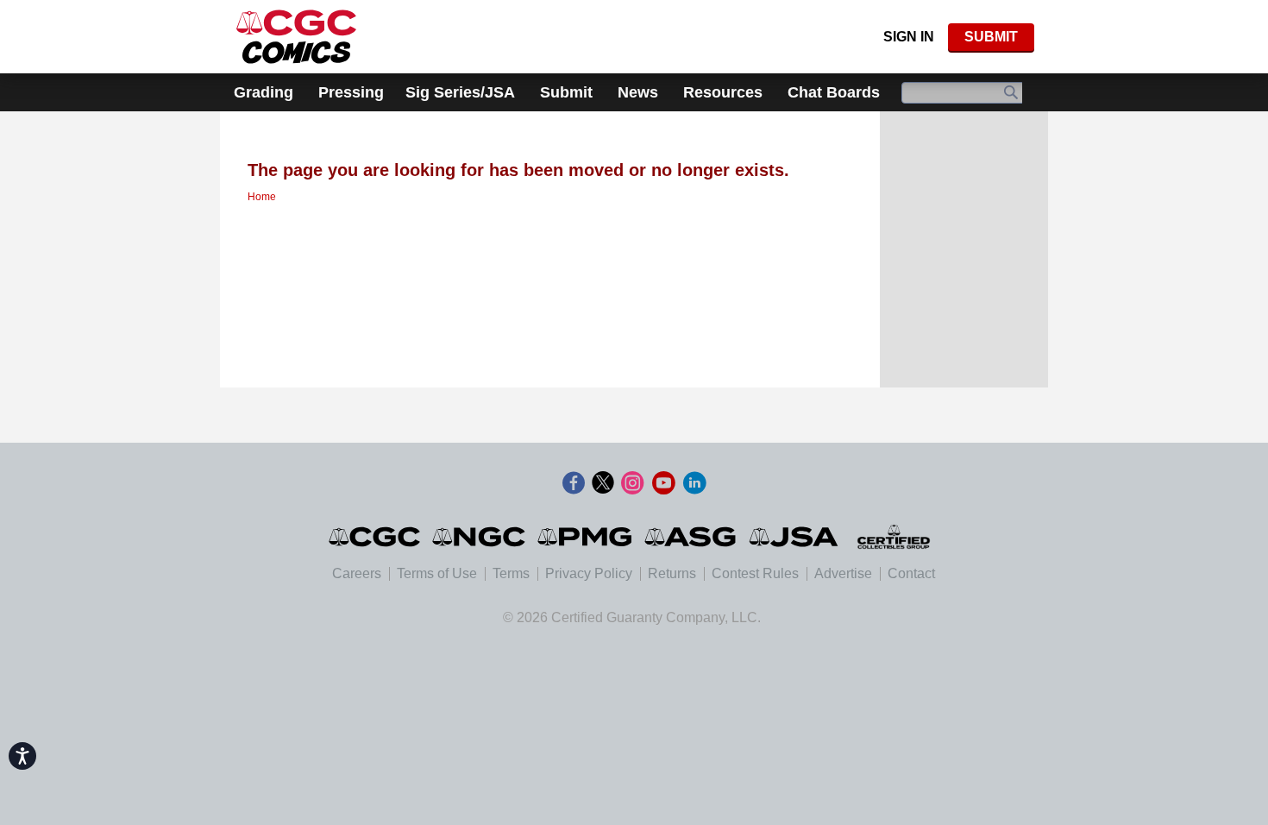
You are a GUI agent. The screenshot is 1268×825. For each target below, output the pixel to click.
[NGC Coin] (296, 36)
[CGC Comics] (375, 537)
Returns (672, 573)
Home (262, 197)
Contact (911, 573)
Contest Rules (755, 573)
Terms (511, 573)
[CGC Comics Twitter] (603, 483)
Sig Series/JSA (460, 92)
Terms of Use (437, 573)
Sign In (908, 36)
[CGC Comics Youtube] (663, 483)
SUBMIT (991, 36)
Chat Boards (834, 92)
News (638, 92)
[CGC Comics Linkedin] (694, 483)
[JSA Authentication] (793, 537)
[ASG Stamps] (691, 537)
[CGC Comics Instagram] (632, 483)
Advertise (843, 573)
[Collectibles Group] (893, 537)
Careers (356, 573)
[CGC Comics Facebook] (574, 483)
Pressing (351, 92)
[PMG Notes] (586, 537)
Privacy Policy (588, 573)
